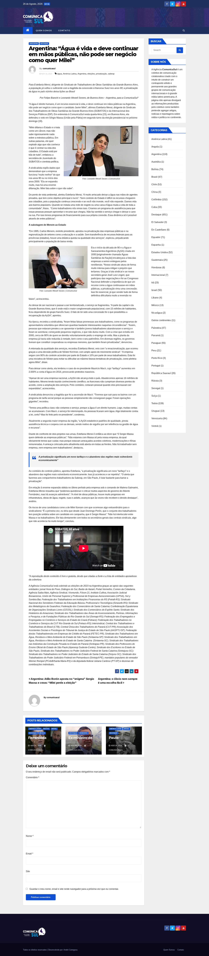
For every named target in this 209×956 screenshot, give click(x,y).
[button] (184, 30)
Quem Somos (44, 30)
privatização (101, 74)
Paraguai (156, 343)
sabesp (111, 74)
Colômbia (156, 199)
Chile (154, 184)
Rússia (155, 380)
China (154, 192)
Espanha (156, 245)
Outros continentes (161, 320)
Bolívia (46, 729)
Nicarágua (156, 313)
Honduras (83, 733)
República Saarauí (161, 373)
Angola (155, 146)
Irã (152, 282)
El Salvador (157, 222)
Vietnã (154, 426)
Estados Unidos (159, 252)
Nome (29, 836)
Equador (155, 237)
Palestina (156, 328)
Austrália (156, 162)
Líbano (155, 297)
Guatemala (157, 260)
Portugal (155, 365)
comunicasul (49, 68)
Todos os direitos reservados (35, 950)
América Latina (69, 74)
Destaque (44, 43)
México (42, 733)
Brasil (54, 729)
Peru (153, 350)
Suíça (154, 396)
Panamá (155, 335)
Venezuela (157, 418)
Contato (64, 30)
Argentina (34, 43)
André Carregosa (70, 950)
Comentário (32, 777)
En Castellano (158, 229)
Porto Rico (156, 358)
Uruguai (155, 411)
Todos (154, 403)
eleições (91, 74)
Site (28, 871)
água (59, 74)
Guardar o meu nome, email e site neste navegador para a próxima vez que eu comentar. (74, 889)
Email (29, 853)
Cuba (154, 207)
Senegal (155, 388)
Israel (154, 290)
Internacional (158, 275)
